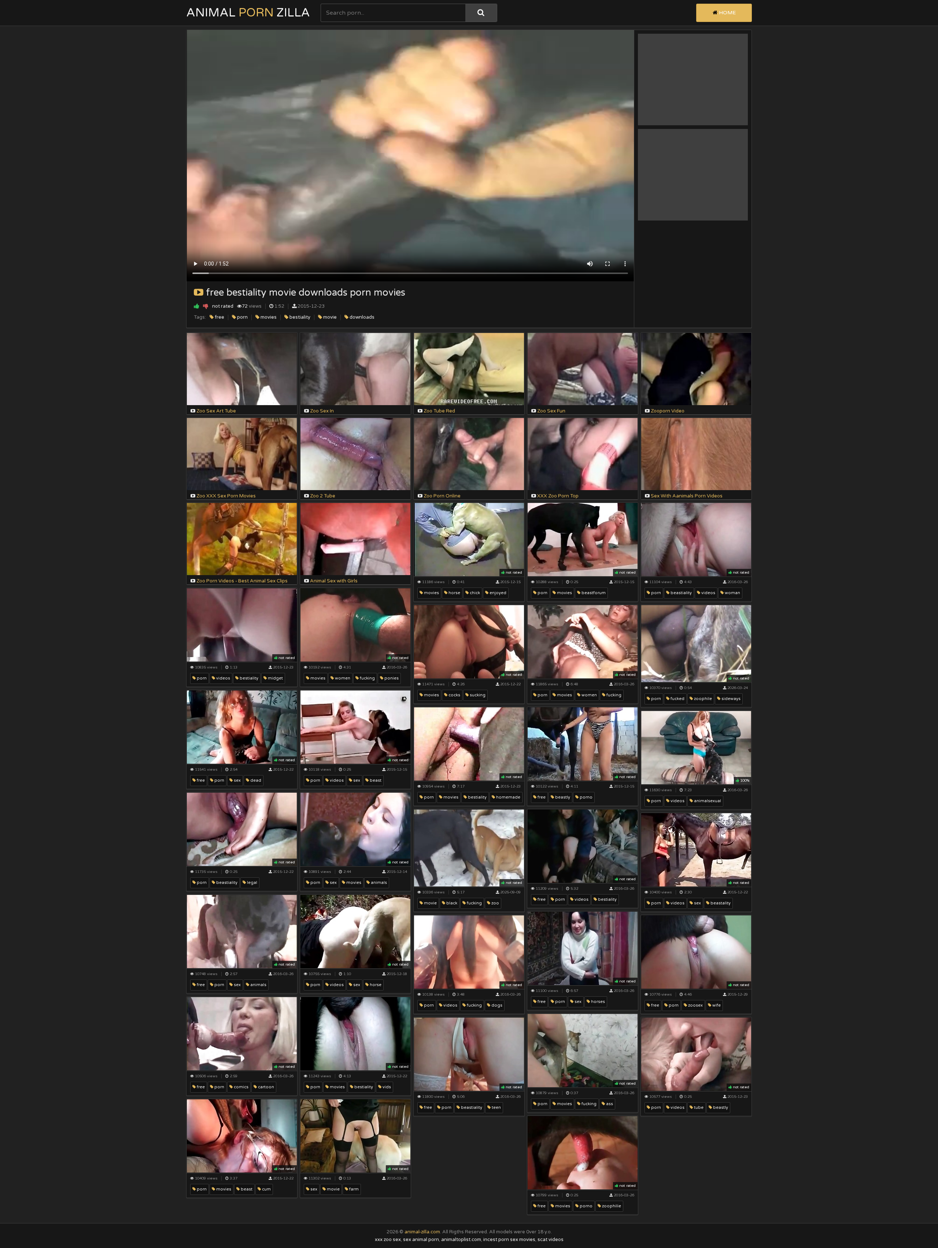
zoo (494, 903)
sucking (477, 695)
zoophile (702, 698)
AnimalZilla (248, 13)
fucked (676, 698)
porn (242, 317)
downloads (361, 317)
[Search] (481, 13)
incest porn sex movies (509, 1240)
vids (386, 1087)
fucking (367, 678)
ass (609, 1103)
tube (698, 1107)
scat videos (551, 1240)
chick (474, 592)
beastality (720, 903)
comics (240, 1087)
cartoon (265, 1087)
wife (716, 1005)
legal (251, 882)
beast (375, 780)
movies (268, 317)
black (451, 903)
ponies (391, 678)
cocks (453, 695)
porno (585, 797)
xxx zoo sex (388, 1240)
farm (353, 1189)
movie (329, 317)
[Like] (196, 306)
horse (453, 592)
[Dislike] (205, 306)
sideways (730, 698)
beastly (562, 797)
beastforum (593, 592)
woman (732, 592)
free (219, 317)
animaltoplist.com (461, 1240)
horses (597, 1001)
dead (255, 780)
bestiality (299, 317)
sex (237, 780)
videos (707, 592)
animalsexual (707, 801)
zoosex (695, 1005)
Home (726, 13)
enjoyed (497, 592)
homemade (507, 797)
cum (266, 1189)
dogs (496, 1005)
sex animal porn (421, 1240)
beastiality (680, 592)
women (342, 678)
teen (496, 1107)
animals (378, 882)
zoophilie (611, 1206)
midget (275, 678)
